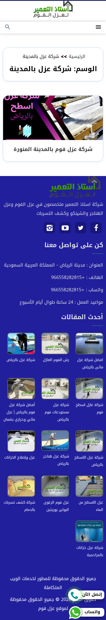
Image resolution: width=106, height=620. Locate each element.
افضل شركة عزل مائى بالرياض (90, 363)
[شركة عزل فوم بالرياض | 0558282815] (53, 9)
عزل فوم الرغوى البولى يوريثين (56, 506)
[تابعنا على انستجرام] (49, 230)
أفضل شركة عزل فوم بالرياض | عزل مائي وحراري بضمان (19, 412)
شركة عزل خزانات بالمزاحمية (89, 551)
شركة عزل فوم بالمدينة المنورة (53, 149)
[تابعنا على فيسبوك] (96, 230)
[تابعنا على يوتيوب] (65, 230)
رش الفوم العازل (56, 359)
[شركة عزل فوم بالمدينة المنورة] (53, 118)
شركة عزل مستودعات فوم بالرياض (57, 412)
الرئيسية (77, 56)
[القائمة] (98, 27)
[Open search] (7, 27)
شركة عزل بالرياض (21, 359)
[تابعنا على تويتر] (80, 230)
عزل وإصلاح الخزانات (19, 457)
